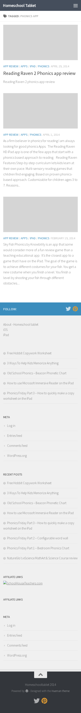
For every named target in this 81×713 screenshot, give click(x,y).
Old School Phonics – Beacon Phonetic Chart (36, 373)
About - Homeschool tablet (20, 324)
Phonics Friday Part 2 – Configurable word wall (37, 538)
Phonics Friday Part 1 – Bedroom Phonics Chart (38, 548)
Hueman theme (61, 691)
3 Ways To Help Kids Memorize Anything (33, 363)
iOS (5, 330)
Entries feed (14, 436)
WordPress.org (17, 456)
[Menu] (75, 5)
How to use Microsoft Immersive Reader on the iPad (40, 383)
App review (10, 66)
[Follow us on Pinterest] (75, 308)
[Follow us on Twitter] (68, 308)
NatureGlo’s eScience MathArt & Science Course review (42, 558)
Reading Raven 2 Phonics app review (39, 73)
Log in (11, 426)
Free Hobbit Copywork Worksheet (29, 353)
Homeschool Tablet (19, 5)
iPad (33, 66)
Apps (24, 66)
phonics (43, 66)
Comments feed (17, 446)
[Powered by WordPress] (26, 691)
